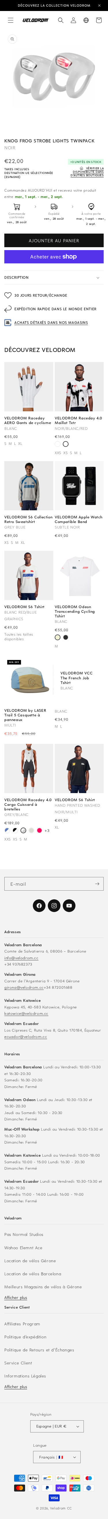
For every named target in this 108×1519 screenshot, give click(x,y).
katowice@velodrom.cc (26, 1013)
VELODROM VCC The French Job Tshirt (76, 678)
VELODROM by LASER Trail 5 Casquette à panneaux (25, 715)
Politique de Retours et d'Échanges (39, 1350)
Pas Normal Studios (23, 1234)
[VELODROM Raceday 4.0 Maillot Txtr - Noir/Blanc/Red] (66, 444)
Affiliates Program (22, 1324)
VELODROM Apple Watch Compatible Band (79, 519)
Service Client (18, 1363)
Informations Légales (25, 1376)
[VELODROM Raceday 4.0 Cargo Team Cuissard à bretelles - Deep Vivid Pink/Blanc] (39, 831)
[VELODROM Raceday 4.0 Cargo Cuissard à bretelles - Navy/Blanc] (7, 831)
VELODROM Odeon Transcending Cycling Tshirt (75, 611)
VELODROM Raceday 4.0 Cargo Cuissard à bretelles (28, 804)
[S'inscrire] (97, 884)
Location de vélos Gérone (30, 1260)
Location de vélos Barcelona (32, 1273)
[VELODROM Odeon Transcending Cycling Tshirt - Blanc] (57, 638)
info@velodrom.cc (21, 957)
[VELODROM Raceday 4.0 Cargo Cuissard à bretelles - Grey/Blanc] (23, 831)
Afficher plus (15, 1297)
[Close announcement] (99, 5)
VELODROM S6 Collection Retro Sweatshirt (28, 519)
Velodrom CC (61, 1508)
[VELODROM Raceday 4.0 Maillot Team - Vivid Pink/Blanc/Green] (57, 444)
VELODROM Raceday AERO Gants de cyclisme (27, 420)
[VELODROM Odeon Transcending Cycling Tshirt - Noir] (66, 638)
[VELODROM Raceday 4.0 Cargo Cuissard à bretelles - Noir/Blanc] (15, 831)
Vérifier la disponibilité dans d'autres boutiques (87, 171)
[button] (10, 20)
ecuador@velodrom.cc (25, 1036)
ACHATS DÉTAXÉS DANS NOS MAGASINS (51, 322)
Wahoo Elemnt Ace (23, 1247)
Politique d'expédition (25, 1337)
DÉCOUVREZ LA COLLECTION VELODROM (54, 5)
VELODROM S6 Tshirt (24, 606)
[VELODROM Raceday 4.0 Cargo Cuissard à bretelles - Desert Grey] (31, 831)
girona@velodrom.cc (24, 987)
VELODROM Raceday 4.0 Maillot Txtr (78, 420)
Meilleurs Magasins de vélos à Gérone (43, 1286)
